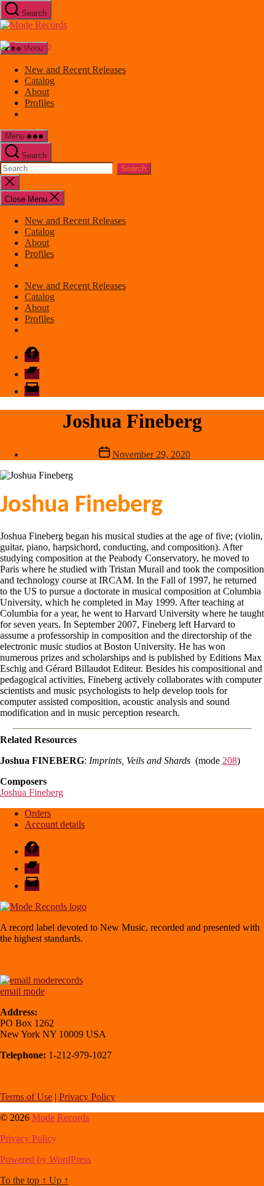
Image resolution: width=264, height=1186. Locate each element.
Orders (38, 813)
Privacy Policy (87, 1097)
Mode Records (60, 1117)
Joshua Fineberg (31, 792)
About (37, 92)
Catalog (40, 80)
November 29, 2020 (151, 454)
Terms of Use (26, 1097)
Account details (55, 824)
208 (229, 760)
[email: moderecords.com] (41, 980)
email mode (22, 991)
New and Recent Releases (75, 69)
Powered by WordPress (45, 1159)
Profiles (39, 103)
